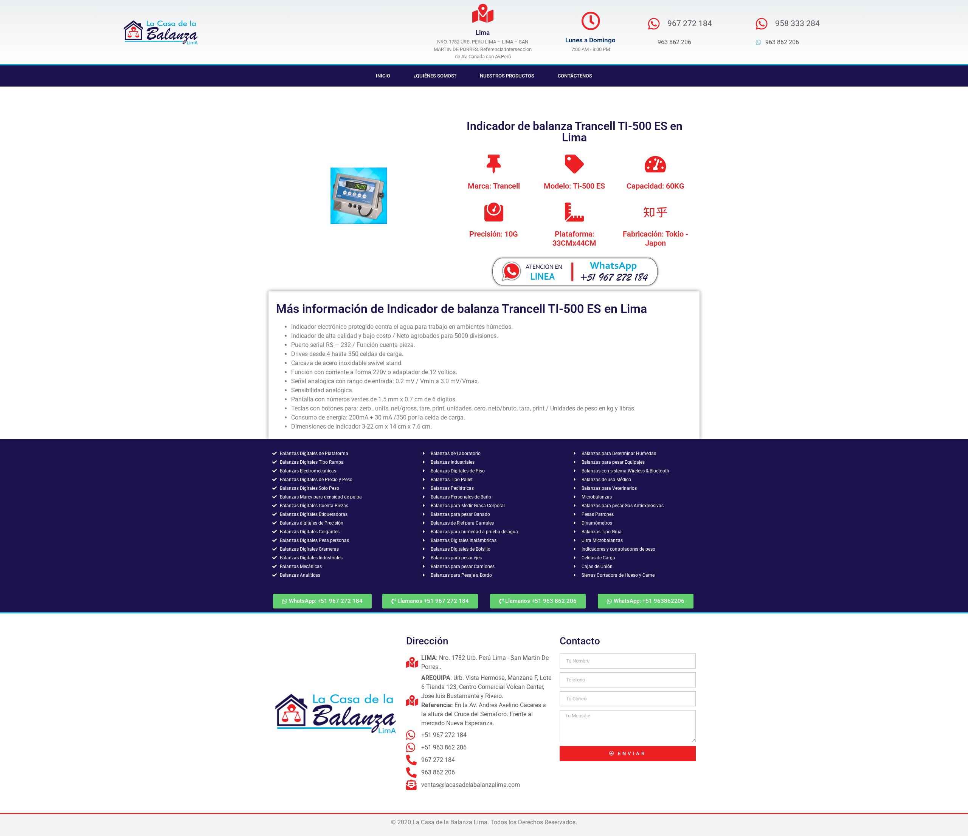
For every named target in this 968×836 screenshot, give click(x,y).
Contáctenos (575, 76)
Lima (483, 32)
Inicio (383, 76)
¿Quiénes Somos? (435, 76)
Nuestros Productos (507, 76)
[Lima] (482, 13)
